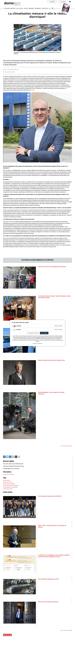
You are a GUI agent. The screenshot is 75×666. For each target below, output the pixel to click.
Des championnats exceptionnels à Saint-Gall (49, 496)
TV (49, 8)
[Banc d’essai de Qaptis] (19, 278)
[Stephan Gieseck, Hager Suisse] (19, 372)
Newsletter (45, 8)
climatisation (6, 480)
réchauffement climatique (10, 487)
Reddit (19, 457)
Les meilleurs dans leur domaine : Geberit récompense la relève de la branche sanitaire (54, 297)
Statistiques (18, 325)
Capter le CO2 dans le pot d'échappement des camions (52, 266)
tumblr (16, 457)
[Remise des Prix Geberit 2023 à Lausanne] (19, 308)
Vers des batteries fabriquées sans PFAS (48, 579)
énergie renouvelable (9, 483)
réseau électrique (7, 489)
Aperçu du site (7, 635)
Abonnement (38, 8)
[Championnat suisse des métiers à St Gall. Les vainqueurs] (19, 507)
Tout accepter (44, 333)
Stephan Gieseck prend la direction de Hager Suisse (51, 360)
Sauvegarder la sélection (33, 333)
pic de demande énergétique (11, 485)
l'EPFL (33, 90)
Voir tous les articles (66, 446)
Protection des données (37, 343)
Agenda (26, 8)
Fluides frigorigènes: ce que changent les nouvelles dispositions (51, 393)
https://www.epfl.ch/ (8, 474)
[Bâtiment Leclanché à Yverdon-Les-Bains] (19, 586)
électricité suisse (7, 482)
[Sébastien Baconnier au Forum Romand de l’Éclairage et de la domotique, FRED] (19, 536)
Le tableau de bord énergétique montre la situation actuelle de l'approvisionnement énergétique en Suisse (54, 556)
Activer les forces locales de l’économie (48, 602)
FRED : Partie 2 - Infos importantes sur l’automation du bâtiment (52, 526)
